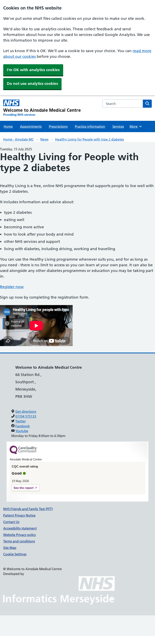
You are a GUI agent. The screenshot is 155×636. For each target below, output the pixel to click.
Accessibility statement (20, 528)
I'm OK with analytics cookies (33, 69)
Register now (12, 286)
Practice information (90, 126)
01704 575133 (25, 416)
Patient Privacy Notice (19, 515)
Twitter (20, 421)
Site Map (9, 548)
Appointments (31, 126)
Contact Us (11, 522)
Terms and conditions (19, 541)
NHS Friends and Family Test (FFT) (28, 509)
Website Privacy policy (19, 535)
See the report (24, 488)
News (44, 139)
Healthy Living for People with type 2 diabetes (89, 139)
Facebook (22, 426)
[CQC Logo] (23, 453)
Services (118, 126)
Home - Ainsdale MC (18, 139)
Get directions (25, 412)
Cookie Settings (14, 554)
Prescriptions (58, 126)
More (135, 126)
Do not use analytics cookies (32, 83)
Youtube (21, 431)
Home (8, 126)
